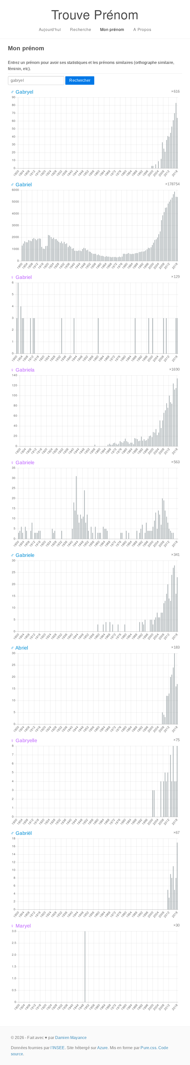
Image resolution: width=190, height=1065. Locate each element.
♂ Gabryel (21, 92)
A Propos (142, 29)
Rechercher (79, 80)
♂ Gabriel (21, 184)
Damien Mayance (71, 1038)
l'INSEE (57, 1048)
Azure (102, 1048)
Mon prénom (112, 29)
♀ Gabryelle (23, 740)
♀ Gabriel (21, 277)
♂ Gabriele (22, 555)
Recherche (80, 29)
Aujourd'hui (50, 29)
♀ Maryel (20, 925)
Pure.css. (149, 1048)
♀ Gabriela (22, 370)
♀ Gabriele (22, 462)
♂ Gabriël (21, 833)
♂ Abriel (19, 648)
